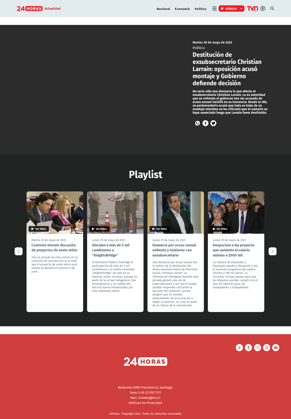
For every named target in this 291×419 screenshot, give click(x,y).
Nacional (163, 8)
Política (200, 8)
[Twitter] (213, 123)
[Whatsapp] (198, 123)
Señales (231, 8)
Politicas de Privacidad (145, 402)
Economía (182, 8)
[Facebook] (205, 123)
